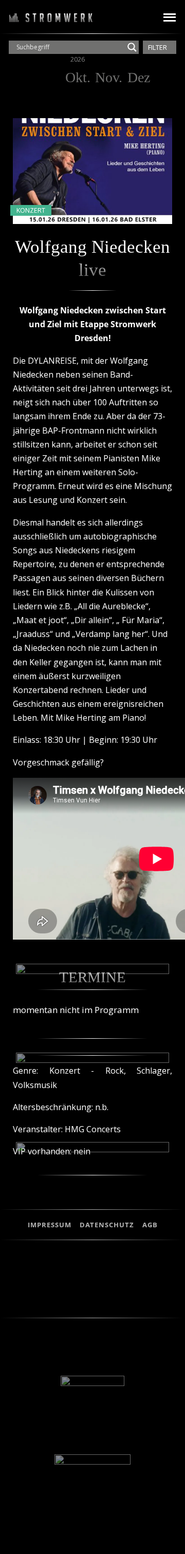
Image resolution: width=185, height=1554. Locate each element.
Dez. (140, 77)
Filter (158, 47)
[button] (139, 17)
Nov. (108, 77)
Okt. (77, 77)
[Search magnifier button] (132, 47)
